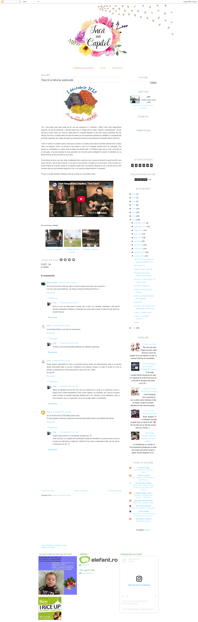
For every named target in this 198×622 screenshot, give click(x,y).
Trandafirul (138, 302)
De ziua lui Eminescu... (142, 286)
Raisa (49, 326)
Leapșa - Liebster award (142, 312)
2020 (134, 198)
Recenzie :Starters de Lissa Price (143, 508)
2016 (134, 209)
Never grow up (139, 266)
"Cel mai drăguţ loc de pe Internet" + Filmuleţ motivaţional (149, 366)
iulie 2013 (138, 234)
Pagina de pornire (83, 67)
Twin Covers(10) (149, 344)
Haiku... (137, 322)
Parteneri (117, 67)
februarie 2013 (139, 252)
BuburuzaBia (52, 282)
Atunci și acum (143, 475)
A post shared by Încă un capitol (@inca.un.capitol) (140, 609)
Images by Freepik (48, 547)
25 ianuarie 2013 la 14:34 (61, 326)
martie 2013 (138, 249)
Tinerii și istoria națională (143, 269)
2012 (134, 328)
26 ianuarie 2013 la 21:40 (69, 432)
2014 (134, 216)
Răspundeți (51, 293)
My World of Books (143, 506)
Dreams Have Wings (143, 483)
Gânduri (46, 267)
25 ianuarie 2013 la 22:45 (60, 360)
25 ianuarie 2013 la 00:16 (67, 282)
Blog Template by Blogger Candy (54, 545)
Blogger (147, 530)
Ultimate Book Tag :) (143, 521)
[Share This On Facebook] (61, 261)
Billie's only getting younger (143, 503)
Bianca (49, 412)
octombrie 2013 (140, 223)
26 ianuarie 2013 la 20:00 (62, 412)
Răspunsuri (54, 298)
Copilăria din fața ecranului (72, 250)
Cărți (103, 67)
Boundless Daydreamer (143, 500)
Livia (49, 360)
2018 (134, 201)
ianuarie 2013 (139, 256)
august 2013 (138, 230)
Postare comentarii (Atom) (61, 495)
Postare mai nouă (47, 491)
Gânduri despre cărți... (143, 493)
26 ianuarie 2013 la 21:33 (69, 386)
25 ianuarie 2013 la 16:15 (69, 303)
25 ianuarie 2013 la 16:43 (69, 343)
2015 (134, 212)
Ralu (54, 303)
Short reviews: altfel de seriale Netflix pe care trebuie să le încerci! (143, 487)
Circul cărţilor (143, 511)
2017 (134, 205)
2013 (134, 220)
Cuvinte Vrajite (144, 468)
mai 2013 (137, 241)
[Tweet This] (65, 261)
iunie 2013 (138, 238)
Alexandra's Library (143, 519)
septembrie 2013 (140, 227)
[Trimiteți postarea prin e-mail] (49, 264)
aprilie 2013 (138, 245)
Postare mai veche (114, 491)
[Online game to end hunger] (49, 619)
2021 (134, 194)
